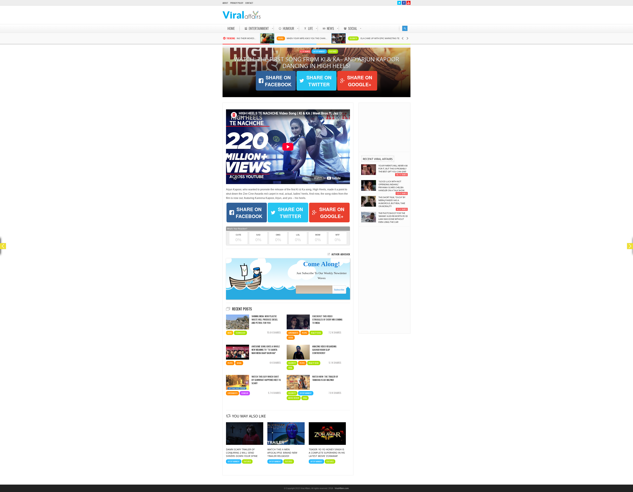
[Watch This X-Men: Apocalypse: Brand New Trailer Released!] (286, 444)
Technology (240, 333)
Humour (244, 393)
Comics (397, 38)
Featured (332, 51)
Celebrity (324, 38)
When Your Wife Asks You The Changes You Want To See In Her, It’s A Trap (280, 38)
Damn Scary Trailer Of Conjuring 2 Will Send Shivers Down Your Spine (241, 453)
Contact (249, 2)
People (252, 38)
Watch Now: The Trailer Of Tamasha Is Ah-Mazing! (325, 378)
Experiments (293, 333)
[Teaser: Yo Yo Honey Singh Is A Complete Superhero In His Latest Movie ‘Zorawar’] (327, 444)
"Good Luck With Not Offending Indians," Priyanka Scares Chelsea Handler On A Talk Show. (391, 170)
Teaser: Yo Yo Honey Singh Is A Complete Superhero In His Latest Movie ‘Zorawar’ (327, 453)
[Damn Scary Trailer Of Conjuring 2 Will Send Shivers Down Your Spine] (244, 444)
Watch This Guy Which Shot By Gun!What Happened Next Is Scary (266, 380)
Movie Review (293, 398)
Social (290, 337)
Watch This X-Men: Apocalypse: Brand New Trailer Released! (282, 453)
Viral (290, 367)
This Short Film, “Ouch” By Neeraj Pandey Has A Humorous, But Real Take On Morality (391, 186)
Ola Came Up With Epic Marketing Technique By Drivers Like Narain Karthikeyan (354, 38)
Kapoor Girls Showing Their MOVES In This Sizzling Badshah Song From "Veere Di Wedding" (392, 217)
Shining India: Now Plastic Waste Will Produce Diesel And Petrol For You (265, 319)
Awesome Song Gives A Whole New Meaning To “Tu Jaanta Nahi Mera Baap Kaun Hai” (266, 350)
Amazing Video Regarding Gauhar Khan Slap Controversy (324, 350)
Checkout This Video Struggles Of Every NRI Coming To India (327, 319)
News (230, 333)
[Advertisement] (350, 14)
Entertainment (319, 51)
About (225, 2)
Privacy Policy (236, 2)
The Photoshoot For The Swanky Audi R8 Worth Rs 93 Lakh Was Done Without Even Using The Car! (393, 202)
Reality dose (316, 333)
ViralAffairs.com (342, 488)
